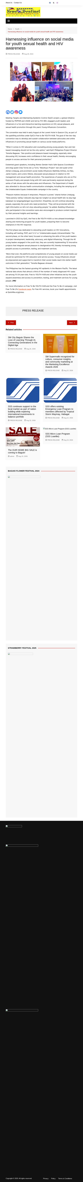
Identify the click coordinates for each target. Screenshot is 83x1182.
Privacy (46, 1178)
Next (71, 323)
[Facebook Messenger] (20, 112)
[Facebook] (8, 112)
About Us (9, 3)
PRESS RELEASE (14, 54)
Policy (53, 1178)
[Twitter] (12, 112)
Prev (12, 323)
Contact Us (18, 3)
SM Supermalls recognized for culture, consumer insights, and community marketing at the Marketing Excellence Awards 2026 (59, 361)
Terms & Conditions (65, 1178)
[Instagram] (16, 112)
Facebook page (24, 289)
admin (12, 456)
